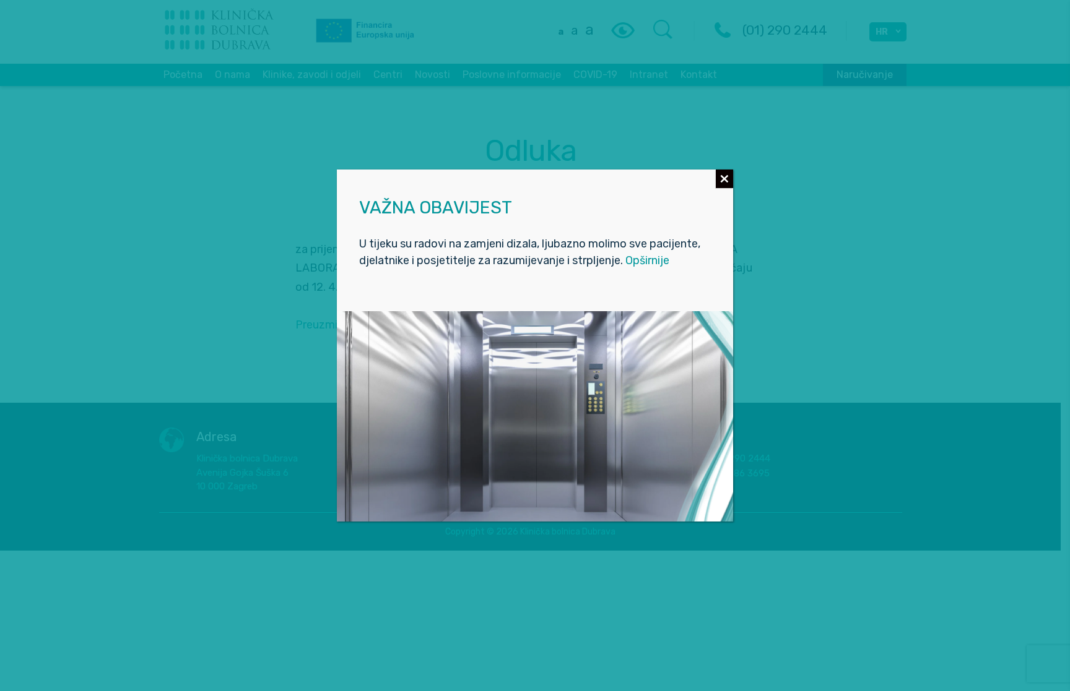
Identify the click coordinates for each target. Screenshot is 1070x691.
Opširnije (647, 260)
